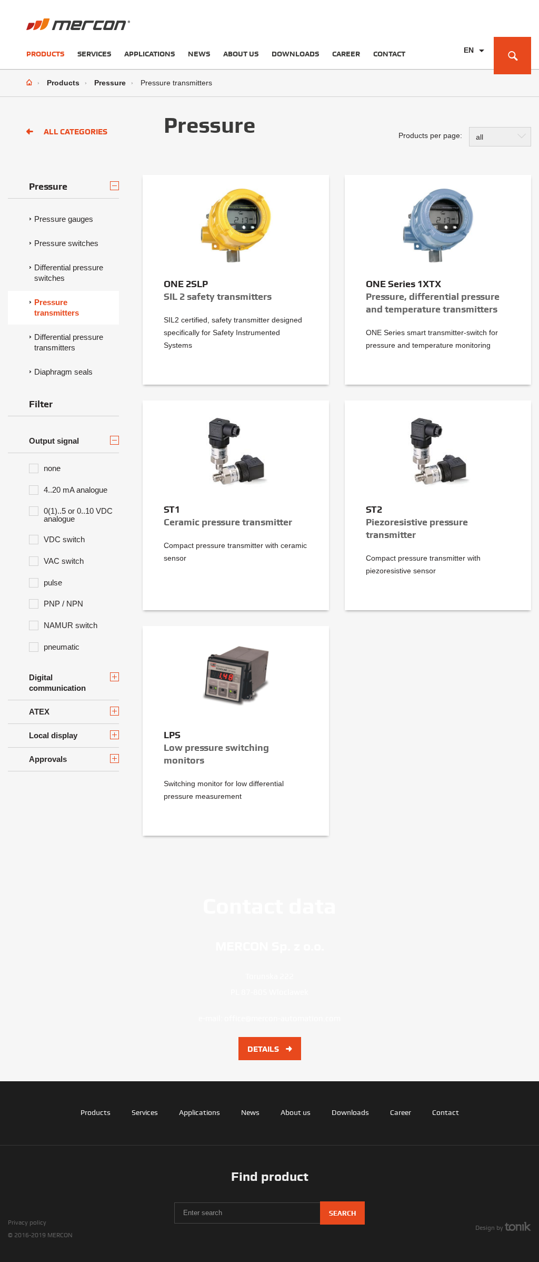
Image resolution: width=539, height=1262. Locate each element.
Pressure (110, 83)
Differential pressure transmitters (68, 342)
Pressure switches (66, 243)
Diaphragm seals (63, 371)
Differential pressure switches (68, 272)
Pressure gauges (63, 218)
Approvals (48, 759)
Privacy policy (27, 1222)
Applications (149, 54)
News (199, 54)
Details (264, 1049)
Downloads (295, 54)
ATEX (39, 711)
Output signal (54, 440)
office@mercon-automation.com (282, 1018)
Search (342, 1213)
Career (346, 54)
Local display (53, 735)
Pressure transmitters (56, 307)
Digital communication (57, 682)
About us (240, 54)
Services (94, 54)
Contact (389, 54)
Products (45, 54)
